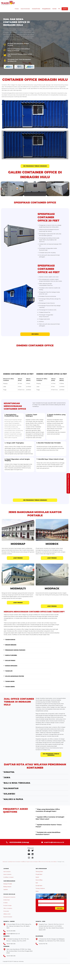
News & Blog (39, 880)
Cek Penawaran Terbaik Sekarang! (35, 166)
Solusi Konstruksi (25, 8)
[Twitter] (32, 850)
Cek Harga (35, 334)
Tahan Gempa (10, 686)
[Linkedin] (32, 854)
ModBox (5, 902)
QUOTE (65, 8)
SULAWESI (9, 794)
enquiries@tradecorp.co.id (13, 933)
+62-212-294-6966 (10, 930)
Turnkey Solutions (40, 888)
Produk (17, 8)
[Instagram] (29, 858)
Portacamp (6, 911)
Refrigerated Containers (9, 897)
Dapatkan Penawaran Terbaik (68, 483)
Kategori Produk (7, 883)
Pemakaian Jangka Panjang (15, 650)
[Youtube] (29, 854)
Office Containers (7, 908)
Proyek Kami (39, 874)
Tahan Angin (9, 681)
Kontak (54, 8)
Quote (37, 877)
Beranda (5, 861)
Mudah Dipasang (11, 665)
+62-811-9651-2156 (10, 943)
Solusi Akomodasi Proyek (14, 676)
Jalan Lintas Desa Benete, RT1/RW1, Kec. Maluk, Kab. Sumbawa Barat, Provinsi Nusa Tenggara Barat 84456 (19, 951)
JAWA (7, 777)
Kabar (37, 891)
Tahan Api (8, 671)
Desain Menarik (10, 645)
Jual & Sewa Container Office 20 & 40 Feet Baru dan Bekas (41, 861)
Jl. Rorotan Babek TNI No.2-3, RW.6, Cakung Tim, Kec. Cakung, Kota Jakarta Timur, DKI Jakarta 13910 (18, 926)
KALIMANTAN (11, 788)
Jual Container (7, 871)
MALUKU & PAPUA (13, 799)
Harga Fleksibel (11, 655)
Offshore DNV (6, 914)
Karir (37, 882)
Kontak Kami (39, 885)
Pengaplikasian (46, 8)
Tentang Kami (39, 871)
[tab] (27, 640)
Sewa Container (7, 874)
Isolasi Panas (10, 660)
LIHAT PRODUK (18, 558)
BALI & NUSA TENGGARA (17, 783)
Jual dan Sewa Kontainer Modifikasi (17, 861)
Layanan (5, 889)
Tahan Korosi (10, 639)
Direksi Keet (6, 899)
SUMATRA (9, 772)
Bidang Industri (7, 886)
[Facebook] (29, 850)
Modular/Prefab (36, 8)
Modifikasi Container (8, 877)
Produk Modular (7, 905)
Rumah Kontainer (7, 916)
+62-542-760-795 (43, 943)
